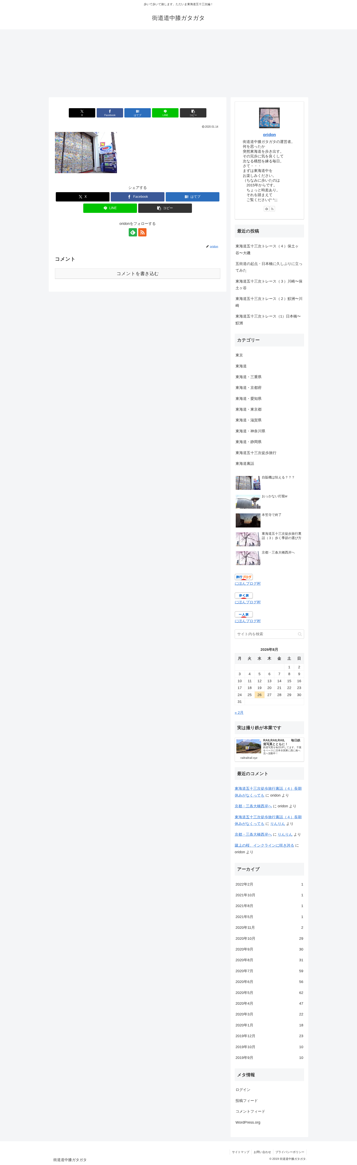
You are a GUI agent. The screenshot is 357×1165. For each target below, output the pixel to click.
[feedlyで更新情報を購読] (133, 232)
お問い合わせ (262, 1152)
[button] (193, 112)
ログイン (243, 1090)
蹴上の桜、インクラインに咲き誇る (264, 845)
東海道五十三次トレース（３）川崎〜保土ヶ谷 (269, 284)
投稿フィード (247, 1101)
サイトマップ (240, 1152)
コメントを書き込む (138, 273)
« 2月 (239, 713)
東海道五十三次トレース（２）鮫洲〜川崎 (269, 302)
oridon (269, 134)
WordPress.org (248, 1122)
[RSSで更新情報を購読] (142, 232)
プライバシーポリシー (289, 1152)
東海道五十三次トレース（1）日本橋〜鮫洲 (268, 319)
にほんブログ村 (248, 583)
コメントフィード (250, 1111)
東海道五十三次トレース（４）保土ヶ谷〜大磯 (267, 249)
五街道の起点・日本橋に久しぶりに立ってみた (269, 267)
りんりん (277, 824)
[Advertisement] (178, 63)
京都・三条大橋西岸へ (253, 806)
